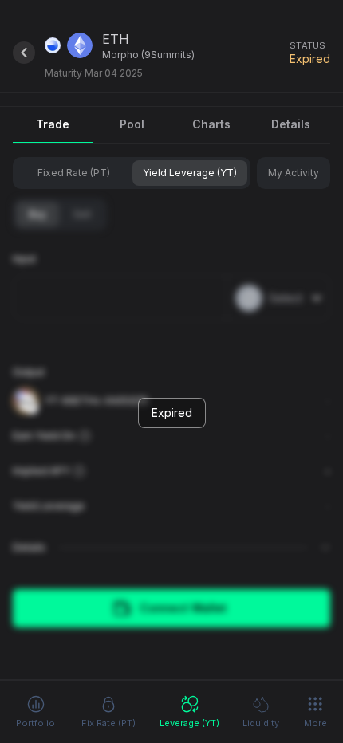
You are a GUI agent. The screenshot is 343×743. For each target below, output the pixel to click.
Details (290, 124)
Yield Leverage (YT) (190, 173)
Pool (132, 124)
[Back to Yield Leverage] (24, 52)
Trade (52, 124)
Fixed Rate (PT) (73, 173)
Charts (211, 124)
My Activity (293, 173)
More (315, 723)
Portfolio (35, 723)
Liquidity (260, 723)
